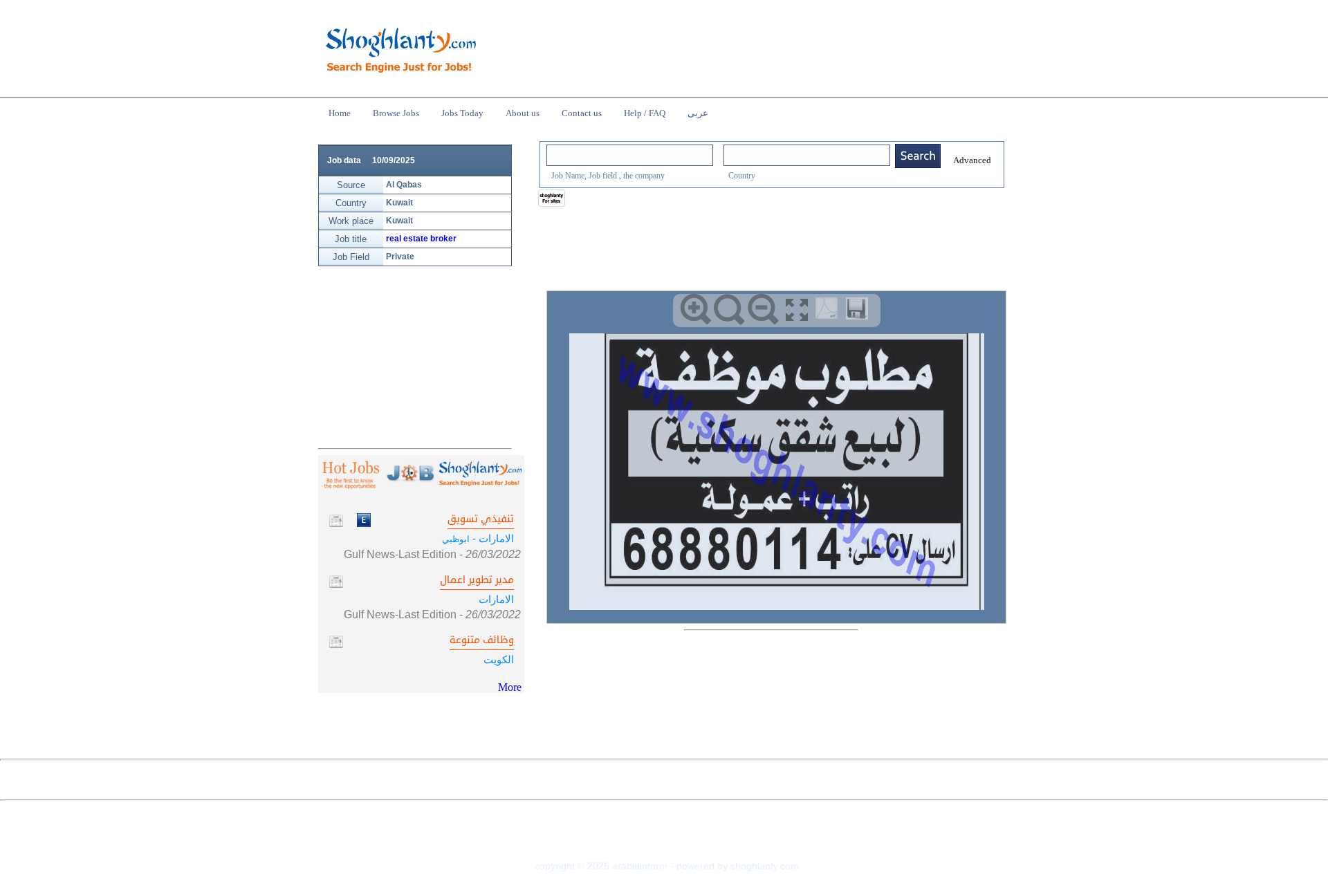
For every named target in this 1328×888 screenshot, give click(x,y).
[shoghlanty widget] (552, 199)
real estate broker (421, 238)
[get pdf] (829, 311)
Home (340, 113)
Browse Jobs (396, 113)
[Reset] (729, 309)
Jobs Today (462, 113)
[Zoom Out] (763, 309)
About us (523, 113)
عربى (698, 113)
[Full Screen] (797, 309)
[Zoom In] (695, 309)
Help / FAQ (644, 113)
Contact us (582, 113)
